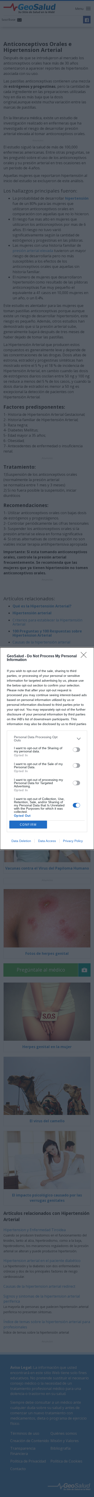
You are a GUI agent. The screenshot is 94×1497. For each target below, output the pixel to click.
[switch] (76, 749)
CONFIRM (28, 824)
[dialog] (47, 748)
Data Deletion (21, 841)
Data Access (47, 841)
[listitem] (47, 738)
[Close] (85, 656)
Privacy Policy (73, 841)
